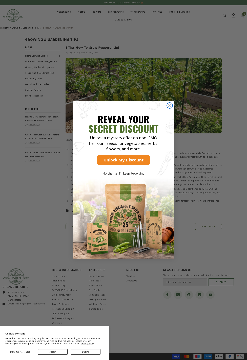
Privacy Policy (87, 343)
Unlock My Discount (123, 160)
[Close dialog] (170, 105)
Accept (53, 351)
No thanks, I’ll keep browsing (123, 173)
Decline (85, 351)
